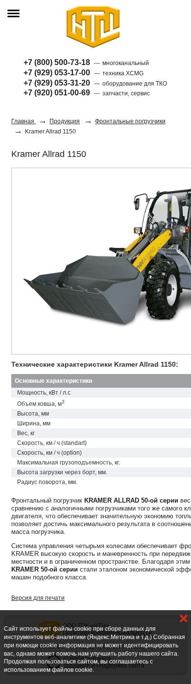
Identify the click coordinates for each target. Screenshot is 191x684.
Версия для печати (38, 598)
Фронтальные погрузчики (130, 121)
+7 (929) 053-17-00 (57, 72)
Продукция (64, 121)
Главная (23, 121)
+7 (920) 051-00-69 (57, 92)
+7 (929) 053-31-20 (57, 83)
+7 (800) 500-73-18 (57, 62)
